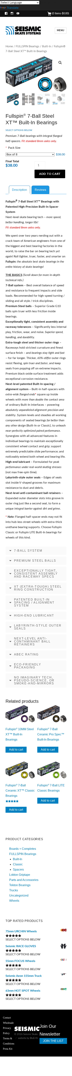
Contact (7, 1017)
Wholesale (8, 1022)
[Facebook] (5, 13)
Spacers (18, 869)
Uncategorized (18, 895)
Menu (60, 30)
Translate (12, 7)
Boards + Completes (22, 848)
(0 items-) (60, 13)
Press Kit (7, 1048)
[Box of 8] (30, 154)
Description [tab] (19, 189)
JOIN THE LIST (53, 1040)
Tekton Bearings (19, 885)
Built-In (46, 46)
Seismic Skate (30, 1034)
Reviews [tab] (40, 189)
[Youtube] (17, 13)
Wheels (14, 900)
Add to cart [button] (16, 749)
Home (9, 46)
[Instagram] (11, 13)
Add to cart (50, 173)
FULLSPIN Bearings (27, 46)
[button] (60, 62)
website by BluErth (28, 1038)
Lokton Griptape (19, 874)
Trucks (13, 890)
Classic (18, 864)
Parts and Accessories (23, 879)
